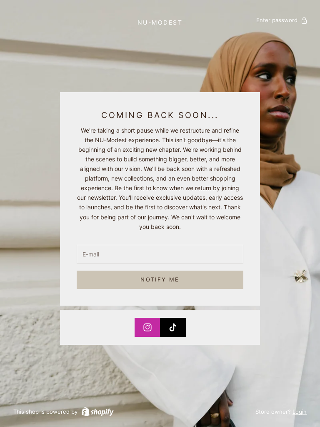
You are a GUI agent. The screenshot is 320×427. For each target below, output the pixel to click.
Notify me (159, 279)
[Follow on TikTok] (172, 327)
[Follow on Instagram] (147, 327)
